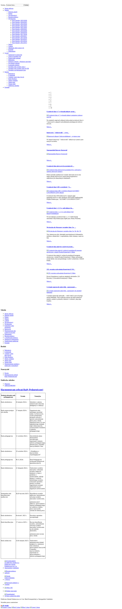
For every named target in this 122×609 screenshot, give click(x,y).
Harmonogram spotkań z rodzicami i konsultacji (12, 364)
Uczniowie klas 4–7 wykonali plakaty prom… (61, 111)
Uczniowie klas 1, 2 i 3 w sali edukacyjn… (60, 208)
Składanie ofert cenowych (16, 48)
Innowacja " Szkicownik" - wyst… (58, 132)
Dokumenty (12, 51)
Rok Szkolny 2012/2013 (19, 43)
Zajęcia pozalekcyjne (14, 56)
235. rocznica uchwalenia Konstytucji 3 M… (61, 269)
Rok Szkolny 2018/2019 (19, 32)
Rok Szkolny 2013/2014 (19, 41)
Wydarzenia (12, 19)
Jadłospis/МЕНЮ (10, 385)
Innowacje (8, 329)
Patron (10, 13)
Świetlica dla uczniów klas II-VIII (18, 68)
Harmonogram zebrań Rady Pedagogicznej (11, 375)
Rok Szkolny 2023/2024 (19, 24)
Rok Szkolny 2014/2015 (19, 39)
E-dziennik (11, 75)
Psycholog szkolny (14, 63)
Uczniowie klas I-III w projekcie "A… (59, 187)
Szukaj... (3, 5)
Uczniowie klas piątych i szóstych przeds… (60, 247)
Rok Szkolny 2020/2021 (19, 29)
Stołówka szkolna (13, 85)
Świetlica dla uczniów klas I (16, 67)
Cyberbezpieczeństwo (11, 338)
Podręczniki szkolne (14, 58)
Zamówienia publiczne (11, 341)
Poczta (7, 373)
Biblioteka (11, 60)
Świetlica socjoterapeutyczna (17, 70)
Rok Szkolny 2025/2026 (19, 20)
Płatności (7, 384)
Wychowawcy (12, 15)
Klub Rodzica (12, 79)
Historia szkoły (12, 12)
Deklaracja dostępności (11, 339)
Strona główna (9, 314)
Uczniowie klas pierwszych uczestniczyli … (60, 166)
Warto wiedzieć (13, 80)
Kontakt (10, 49)
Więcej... (49, 127)
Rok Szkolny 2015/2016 (19, 37)
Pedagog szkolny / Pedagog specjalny (19, 61)
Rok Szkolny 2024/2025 (19, 22)
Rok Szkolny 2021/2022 (19, 27)
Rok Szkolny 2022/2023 (19, 25)
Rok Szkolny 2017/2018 (19, 34)
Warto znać (11, 82)
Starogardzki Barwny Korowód (57, 150)
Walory (10, 44)
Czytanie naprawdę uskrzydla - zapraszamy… (62, 287)
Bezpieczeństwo (13, 17)
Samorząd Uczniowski (15, 55)
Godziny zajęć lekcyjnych (16, 77)
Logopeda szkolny (14, 65)
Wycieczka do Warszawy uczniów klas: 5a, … (61, 227)
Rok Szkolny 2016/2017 (19, 36)
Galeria (10, 46)
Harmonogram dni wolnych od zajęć (10, 331)
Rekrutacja (11, 73)
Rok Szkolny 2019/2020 (19, 31)
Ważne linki (12, 84)
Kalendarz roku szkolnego (9, 326)
